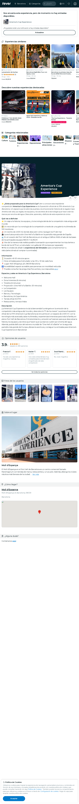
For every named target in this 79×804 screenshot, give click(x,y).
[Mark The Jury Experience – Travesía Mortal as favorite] (72, 92)
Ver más (35, 474)
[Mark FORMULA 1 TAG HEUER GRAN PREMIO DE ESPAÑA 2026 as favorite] (22, 92)
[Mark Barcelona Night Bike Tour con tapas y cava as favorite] (47, 46)
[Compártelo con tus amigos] (70, 198)
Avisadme (39, 33)
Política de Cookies (35, 789)
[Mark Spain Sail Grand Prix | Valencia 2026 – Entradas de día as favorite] (47, 92)
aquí (56, 269)
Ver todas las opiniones (39, 372)
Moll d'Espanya (10, 489)
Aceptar (13, 799)
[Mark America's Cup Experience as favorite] (75, 198)
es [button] (63, 4)
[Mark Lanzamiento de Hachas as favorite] (22, 46)
